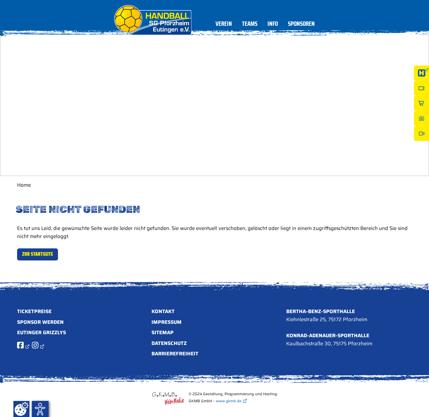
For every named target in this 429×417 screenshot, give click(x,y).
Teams (249, 24)
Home (24, 185)
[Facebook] (23, 346)
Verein (224, 24)
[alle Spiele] (421, 72)
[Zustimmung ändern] (21, 409)
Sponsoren (301, 24)
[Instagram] (38, 346)
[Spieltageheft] (421, 118)
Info (272, 24)
